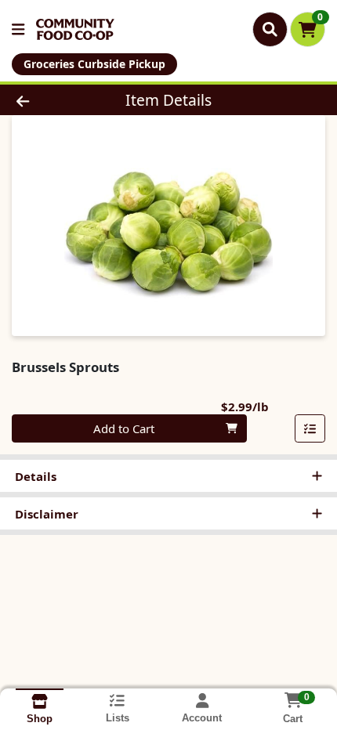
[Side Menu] (18, 29)
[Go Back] (51, 100)
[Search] (270, 29)
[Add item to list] (310, 428)
